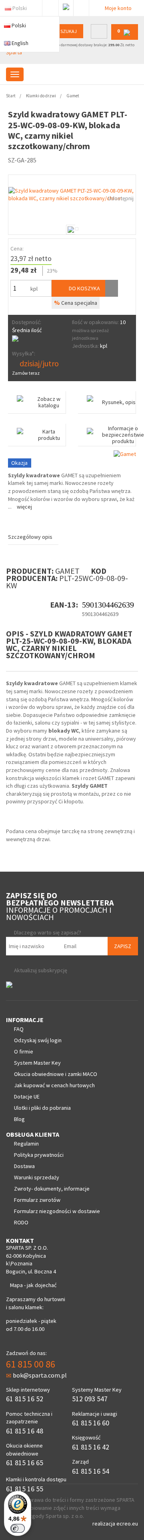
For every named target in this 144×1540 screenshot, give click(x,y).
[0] (124, 38)
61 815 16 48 (24, 1430)
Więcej (24, 506)
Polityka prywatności (39, 1154)
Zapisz (122, 946)
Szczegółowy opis (30, 536)
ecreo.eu (127, 1523)
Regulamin (26, 1143)
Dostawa (24, 1166)
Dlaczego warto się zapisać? (47, 932)
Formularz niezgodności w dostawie (57, 1211)
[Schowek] (111, 288)
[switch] (17, 1528)
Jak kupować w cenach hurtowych (54, 1085)
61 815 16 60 (90, 1422)
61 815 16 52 (24, 1398)
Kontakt (81, 6)
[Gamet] (125, 454)
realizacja (104, 1523)
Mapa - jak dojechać (33, 1285)
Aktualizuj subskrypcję (40, 970)
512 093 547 (90, 1398)
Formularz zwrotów (37, 1199)
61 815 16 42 (90, 1447)
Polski (19, 8)
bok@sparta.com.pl (40, 1375)
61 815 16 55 (24, 1488)
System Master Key (37, 1062)
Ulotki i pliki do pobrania (42, 1107)
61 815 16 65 (24, 1462)
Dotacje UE (27, 1096)
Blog (19, 1119)
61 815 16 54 (90, 1471)
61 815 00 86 (30, 1364)
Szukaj (68, 31)
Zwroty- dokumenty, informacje (52, 1188)
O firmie (23, 1051)
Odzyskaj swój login (38, 1040)
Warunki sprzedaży (36, 1177)
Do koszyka (84, 288)
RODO (21, 1222)
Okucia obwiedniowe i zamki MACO (55, 1074)
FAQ (19, 1029)
